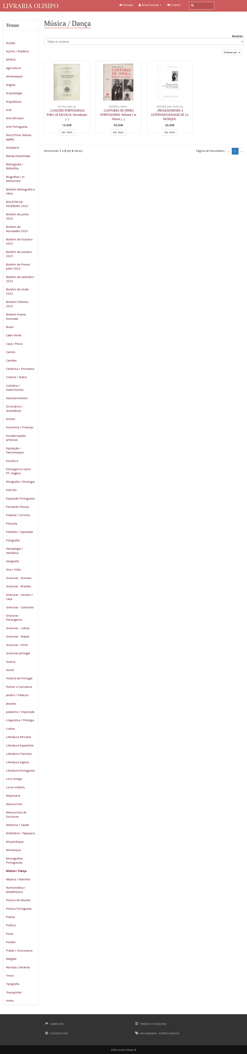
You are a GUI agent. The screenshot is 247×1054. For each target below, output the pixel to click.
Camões (11, 360)
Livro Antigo (14, 779)
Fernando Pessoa (17, 507)
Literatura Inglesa (17, 762)
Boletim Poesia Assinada (16, 316)
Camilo (10, 352)
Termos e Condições (152, 1024)
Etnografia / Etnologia (20, 481)
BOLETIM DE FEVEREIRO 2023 (17, 204)
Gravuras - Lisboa (17, 628)
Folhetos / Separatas (19, 532)
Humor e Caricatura (19, 687)
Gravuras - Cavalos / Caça (19, 597)
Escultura (12, 461)
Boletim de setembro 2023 (20, 279)
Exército (11, 490)
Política (11, 925)
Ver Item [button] (67, 132)
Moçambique (15, 842)
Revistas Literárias (18, 967)
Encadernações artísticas (16, 438)
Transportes (14, 992)
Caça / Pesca (14, 344)
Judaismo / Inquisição (20, 712)
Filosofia (11, 523)
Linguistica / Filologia (20, 720)
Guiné (10, 670)
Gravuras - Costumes (20, 607)
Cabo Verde (13, 335)
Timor (10, 975)
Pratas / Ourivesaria (19, 950)
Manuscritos (14, 804)
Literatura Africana (18, 737)
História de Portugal (19, 678)
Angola (10, 85)
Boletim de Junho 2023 (17, 216)
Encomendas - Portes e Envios (159, 1033)
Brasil (10, 327)
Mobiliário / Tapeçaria (20, 833)
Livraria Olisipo (30, 6)
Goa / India (13, 569)
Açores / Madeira (17, 51)
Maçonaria (13, 795)
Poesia (10, 917)
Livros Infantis (15, 787)
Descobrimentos (17, 398)
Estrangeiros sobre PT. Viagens (18, 471)
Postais (10, 942)
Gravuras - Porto (17, 645)
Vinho (10, 1000)
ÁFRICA (11, 59)
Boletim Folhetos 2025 (17, 304)
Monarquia (13, 850)
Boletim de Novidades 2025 (17, 229)
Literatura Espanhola (19, 745)
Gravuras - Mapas (18, 636)
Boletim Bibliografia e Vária (20, 191)
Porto (9, 934)
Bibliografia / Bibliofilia (14, 166)
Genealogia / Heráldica (14, 550)
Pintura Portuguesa (18, 908)
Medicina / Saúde (17, 825)
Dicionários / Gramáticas (14, 408)
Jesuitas (11, 703)
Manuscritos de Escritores (16, 814)
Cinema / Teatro (16, 377)
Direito (10, 419)
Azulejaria (12, 147)
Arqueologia (14, 93)
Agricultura (13, 68)
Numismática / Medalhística (15, 889)
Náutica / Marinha (18, 879)
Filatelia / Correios (18, 515)
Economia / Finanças (19, 427)
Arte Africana (14, 118)
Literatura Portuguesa (20, 770)
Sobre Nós (56, 1024)
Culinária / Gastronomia (14, 387)
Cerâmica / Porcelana (20, 369)
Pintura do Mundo (18, 900)
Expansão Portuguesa (20, 498)
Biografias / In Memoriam (15, 179)
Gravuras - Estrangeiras (14, 617)
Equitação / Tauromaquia (15, 450)
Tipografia (12, 984)
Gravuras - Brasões (18, 586)
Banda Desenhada (18, 156)
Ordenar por (231, 52)
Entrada (127, 5)
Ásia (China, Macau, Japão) (19, 137)
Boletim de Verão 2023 (17, 291)
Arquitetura (13, 101)
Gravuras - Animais (18, 578)
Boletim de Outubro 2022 (19, 241)
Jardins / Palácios (17, 695)
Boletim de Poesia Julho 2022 (18, 266)
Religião (11, 959)
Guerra (10, 662)
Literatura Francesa (18, 754)
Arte (9, 110)
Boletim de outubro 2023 (19, 254)
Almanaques (14, 76)
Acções (10, 43)
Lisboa (10, 728)
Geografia (12, 561)
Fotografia (12, 540)
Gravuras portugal (18, 653)
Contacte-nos (58, 1033)
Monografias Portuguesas (14, 860)
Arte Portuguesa (16, 126)
